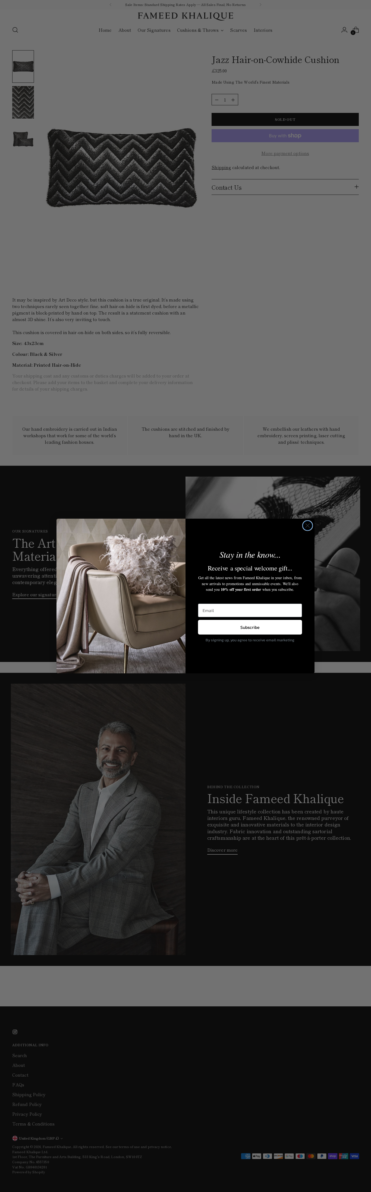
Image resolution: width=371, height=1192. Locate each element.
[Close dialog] (307, 525)
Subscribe (250, 627)
